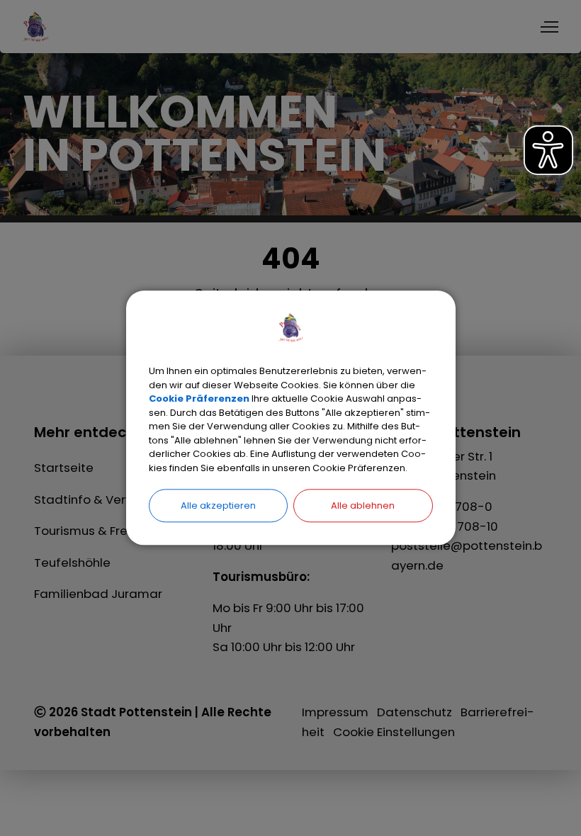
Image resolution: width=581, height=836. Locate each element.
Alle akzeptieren (218, 505)
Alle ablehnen (363, 505)
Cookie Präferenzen (199, 398)
